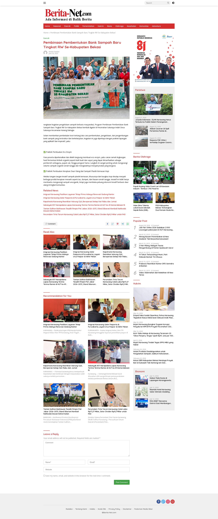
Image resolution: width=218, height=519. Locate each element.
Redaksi (69, 509)
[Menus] (45, 3)
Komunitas (144, 26)
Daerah (67, 26)
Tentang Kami (81, 509)
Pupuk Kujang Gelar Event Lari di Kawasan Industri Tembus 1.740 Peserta (151, 187)
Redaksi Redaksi (54, 52)
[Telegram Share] (123, 224)
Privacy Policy (114, 509)
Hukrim (101, 26)
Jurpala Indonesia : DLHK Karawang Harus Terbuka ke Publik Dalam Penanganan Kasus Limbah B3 (153, 121)
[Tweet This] (112, 224)
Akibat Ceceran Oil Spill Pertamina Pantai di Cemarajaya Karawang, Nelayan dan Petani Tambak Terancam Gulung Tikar (161, 130)
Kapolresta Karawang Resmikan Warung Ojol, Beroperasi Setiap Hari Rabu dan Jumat (79, 201)
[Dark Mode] (173, 3)
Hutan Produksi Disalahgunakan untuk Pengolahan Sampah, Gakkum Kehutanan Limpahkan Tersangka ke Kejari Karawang (151, 352)
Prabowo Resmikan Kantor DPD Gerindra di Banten (156, 265)
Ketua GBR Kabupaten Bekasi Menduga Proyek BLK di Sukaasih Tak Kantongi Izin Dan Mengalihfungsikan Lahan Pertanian (153, 361)
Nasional (57, 26)
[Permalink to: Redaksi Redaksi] (45, 52)
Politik (76, 26)
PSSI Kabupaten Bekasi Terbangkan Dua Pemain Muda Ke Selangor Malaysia (164, 207)
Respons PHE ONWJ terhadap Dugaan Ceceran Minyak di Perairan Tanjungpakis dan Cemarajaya (161, 141)
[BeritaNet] (68, 14)
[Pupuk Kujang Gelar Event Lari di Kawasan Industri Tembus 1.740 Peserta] (154, 172)
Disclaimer (127, 509)
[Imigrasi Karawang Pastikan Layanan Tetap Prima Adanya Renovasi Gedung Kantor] (56, 242)
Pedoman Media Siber (143, 509)
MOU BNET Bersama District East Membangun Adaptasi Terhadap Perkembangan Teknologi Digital (160, 402)
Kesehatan (131, 26)
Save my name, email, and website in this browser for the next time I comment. (78, 476)
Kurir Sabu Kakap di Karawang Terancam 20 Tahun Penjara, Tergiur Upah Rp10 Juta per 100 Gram (153, 334)
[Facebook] (159, 502)
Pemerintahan (88, 26)
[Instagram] (168, 502)
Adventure (156, 26)
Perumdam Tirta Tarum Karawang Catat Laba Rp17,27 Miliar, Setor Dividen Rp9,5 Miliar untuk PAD (84, 214)
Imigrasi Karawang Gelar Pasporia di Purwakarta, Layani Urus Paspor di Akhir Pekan (79, 198)
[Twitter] (163, 502)
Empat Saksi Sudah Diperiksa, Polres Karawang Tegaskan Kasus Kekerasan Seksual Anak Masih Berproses (153, 316)
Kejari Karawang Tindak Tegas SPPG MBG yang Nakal (153, 343)
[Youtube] (173, 502)
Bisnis (109, 26)
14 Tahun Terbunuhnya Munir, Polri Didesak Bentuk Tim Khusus (153, 255)
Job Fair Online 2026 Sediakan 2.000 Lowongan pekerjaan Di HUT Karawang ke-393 (155, 228)
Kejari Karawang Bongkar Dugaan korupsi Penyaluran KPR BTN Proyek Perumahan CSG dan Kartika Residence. (152, 325)
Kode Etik (102, 509)
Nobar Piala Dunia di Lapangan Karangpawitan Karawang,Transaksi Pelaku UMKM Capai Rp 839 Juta (161, 379)
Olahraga (119, 26)
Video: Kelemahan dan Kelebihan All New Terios (156, 273)
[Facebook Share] (107, 224)
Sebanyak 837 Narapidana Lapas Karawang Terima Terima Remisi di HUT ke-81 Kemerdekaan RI (84, 205)
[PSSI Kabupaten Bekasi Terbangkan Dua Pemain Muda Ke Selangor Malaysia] (165, 197)
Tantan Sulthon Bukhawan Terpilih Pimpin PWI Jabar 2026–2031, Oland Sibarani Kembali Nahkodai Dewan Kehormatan (84, 209)
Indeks (92, 509)
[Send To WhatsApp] (128, 224)
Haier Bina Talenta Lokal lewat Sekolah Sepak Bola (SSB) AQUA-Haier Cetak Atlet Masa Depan (141, 207)
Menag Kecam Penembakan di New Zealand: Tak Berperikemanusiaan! (154, 238)
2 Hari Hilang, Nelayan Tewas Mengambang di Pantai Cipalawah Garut (156, 246)
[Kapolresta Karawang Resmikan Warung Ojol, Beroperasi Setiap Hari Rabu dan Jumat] (116, 242)
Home (47, 26)
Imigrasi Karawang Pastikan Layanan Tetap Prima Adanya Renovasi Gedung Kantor (78, 194)
